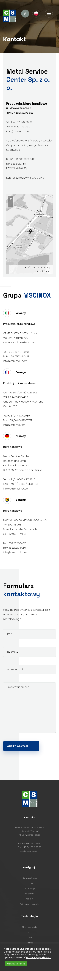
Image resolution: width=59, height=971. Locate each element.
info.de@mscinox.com (16, 488)
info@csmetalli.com (15, 361)
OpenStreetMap (41, 267)
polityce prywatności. (38, 957)
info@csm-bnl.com (15, 552)
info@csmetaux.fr (14, 425)
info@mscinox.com (29, 850)
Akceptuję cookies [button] (16, 963)
